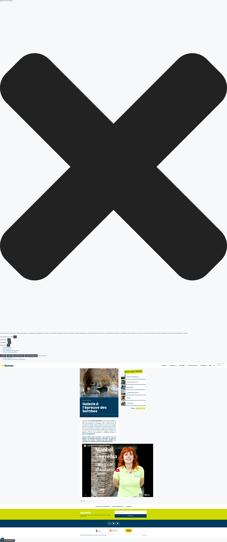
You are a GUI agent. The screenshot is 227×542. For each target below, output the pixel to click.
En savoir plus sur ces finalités (10, 352)
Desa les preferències (31, 355)
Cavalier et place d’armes (133, 392)
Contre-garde (130, 403)
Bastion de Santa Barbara (133, 376)
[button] (113, 167)
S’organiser (203, 365)
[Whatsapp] (2, 539)
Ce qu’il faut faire (192, 365)
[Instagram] (109, 523)
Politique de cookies (8, 357)
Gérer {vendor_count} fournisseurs (11, 350)
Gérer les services (7, 349)
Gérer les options (7, 347)
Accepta (3, 355)
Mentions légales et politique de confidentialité (14, 359)
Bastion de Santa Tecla (132, 382)
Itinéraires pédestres (117, 506)
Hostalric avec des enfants (102, 506)
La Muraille (182, 365)
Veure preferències (18, 355)
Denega (10, 355)
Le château (173, 365)
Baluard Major (130, 387)
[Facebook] (117, 523)
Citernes (129, 398)
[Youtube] (113, 523)
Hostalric (163, 365)
